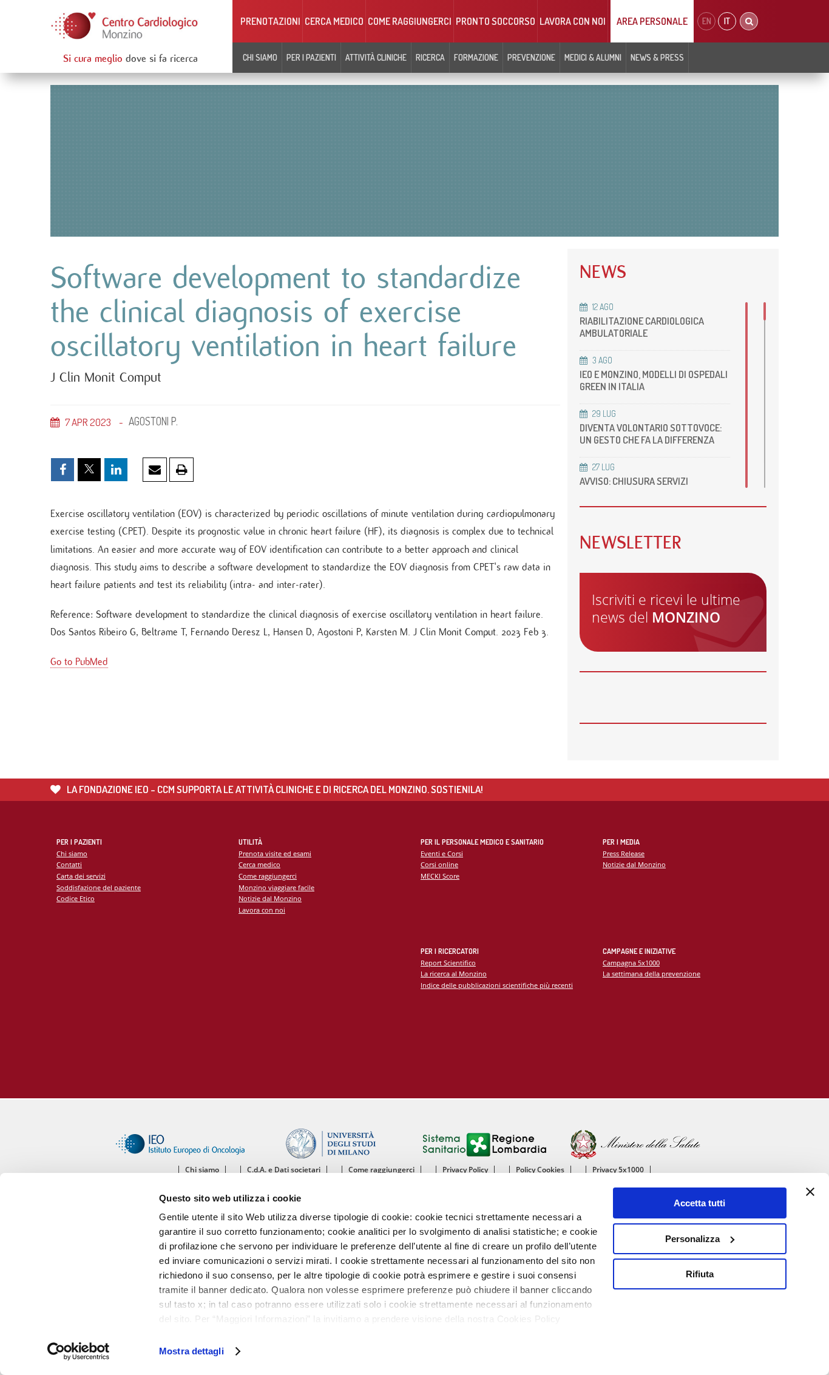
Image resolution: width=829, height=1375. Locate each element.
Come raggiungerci (410, 21)
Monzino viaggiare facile (276, 887)
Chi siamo (71, 853)
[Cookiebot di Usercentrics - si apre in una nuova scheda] (78, 1351)
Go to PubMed (79, 661)
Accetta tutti (699, 1203)
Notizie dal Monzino (270, 898)
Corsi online (439, 864)
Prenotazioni (270, 21)
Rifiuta (700, 1274)
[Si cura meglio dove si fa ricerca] (125, 25)
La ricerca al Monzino (454, 973)
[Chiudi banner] (810, 1192)
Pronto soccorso (495, 21)
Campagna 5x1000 (631, 962)
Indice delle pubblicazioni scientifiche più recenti (497, 985)
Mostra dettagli (191, 1351)
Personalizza (692, 1239)
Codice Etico (75, 898)
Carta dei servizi (81, 875)
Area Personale (652, 21)
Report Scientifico (448, 962)
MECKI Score (440, 875)
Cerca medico (334, 21)
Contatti (69, 864)
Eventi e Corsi (442, 853)
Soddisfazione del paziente (98, 887)
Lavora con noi (573, 21)
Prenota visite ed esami (275, 853)
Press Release (624, 853)
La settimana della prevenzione (651, 973)
